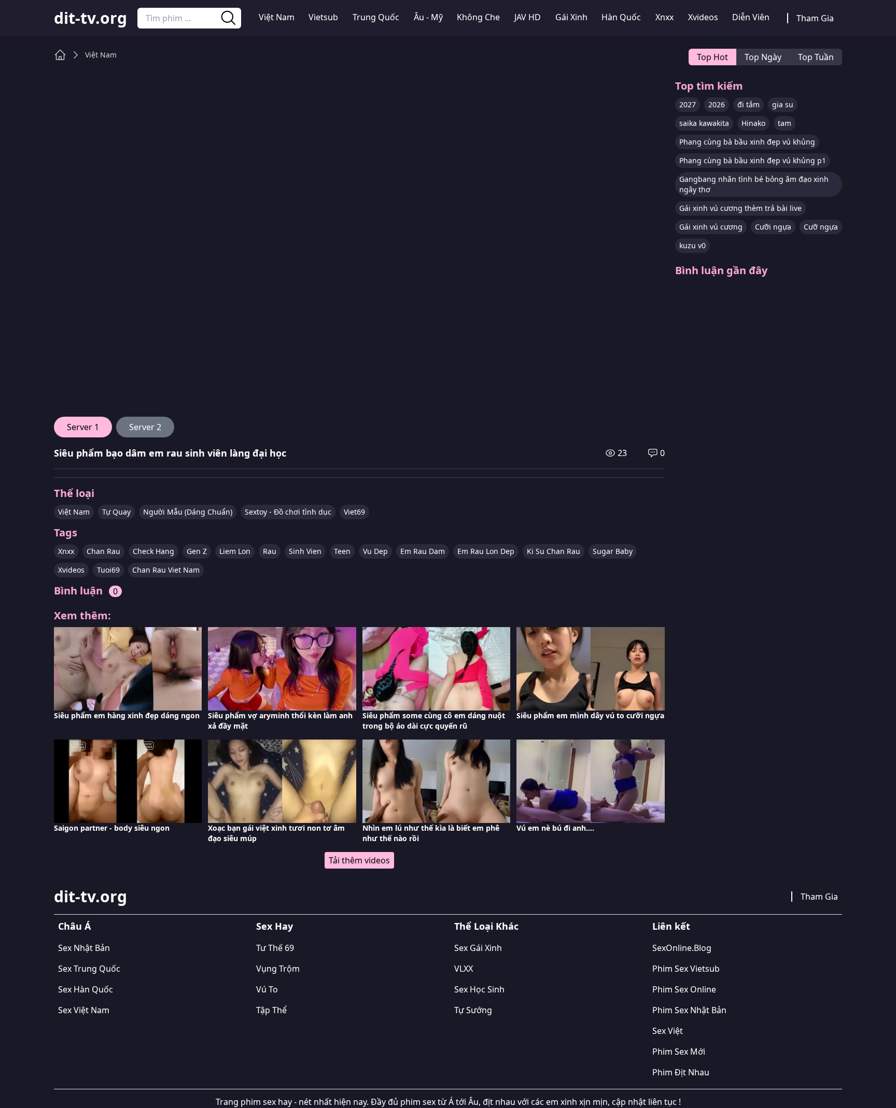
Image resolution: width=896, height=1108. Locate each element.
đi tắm (748, 104)
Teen (342, 551)
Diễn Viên (750, 17)
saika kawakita (704, 123)
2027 (687, 104)
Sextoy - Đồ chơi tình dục (288, 512)
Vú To (267, 989)
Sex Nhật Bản (84, 948)
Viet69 (354, 512)
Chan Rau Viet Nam (166, 570)
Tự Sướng (473, 1010)
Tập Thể (271, 1010)
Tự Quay (116, 512)
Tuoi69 (108, 570)
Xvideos (703, 17)
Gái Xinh (571, 17)
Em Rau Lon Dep (485, 551)
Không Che (478, 17)
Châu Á (74, 926)
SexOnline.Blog (681, 948)
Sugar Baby (613, 551)
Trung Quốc (376, 17)
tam (784, 123)
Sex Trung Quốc (89, 968)
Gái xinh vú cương (711, 227)
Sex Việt (667, 1030)
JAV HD (527, 17)
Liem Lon (234, 551)
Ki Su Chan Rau (553, 551)
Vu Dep (375, 551)
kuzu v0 (692, 245)
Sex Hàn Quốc (85, 989)
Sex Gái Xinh (478, 948)
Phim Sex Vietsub (686, 968)
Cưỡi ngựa (773, 227)
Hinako (753, 123)
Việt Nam (277, 17)
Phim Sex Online (684, 989)
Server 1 (83, 427)
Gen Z (197, 551)
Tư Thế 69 (275, 948)
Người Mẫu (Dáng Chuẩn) (187, 512)
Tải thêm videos (359, 860)
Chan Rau (103, 551)
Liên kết (671, 926)
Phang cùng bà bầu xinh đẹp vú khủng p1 (752, 160)
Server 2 (145, 427)
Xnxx (664, 17)
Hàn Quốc (621, 17)
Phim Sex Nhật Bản (689, 1010)
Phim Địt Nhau (680, 1072)
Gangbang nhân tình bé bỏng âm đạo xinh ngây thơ (754, 184)
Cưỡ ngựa (821, 227)
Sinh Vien (305, 551)
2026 (716, 104)
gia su (782, 104)
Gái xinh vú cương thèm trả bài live (740, 208)
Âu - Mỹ (428, 17)
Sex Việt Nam (83, 1010)
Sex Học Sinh (479, 989)
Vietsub (323, 17)
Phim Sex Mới (678, 1051)
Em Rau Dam (422, 551)
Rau (269, 551)
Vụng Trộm (278, 968)
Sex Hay (274, 926)
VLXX (463, 968)
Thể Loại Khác (486, 926)
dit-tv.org (90, 18)
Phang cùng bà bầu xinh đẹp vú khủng (747, 142)
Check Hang (153, 551)
